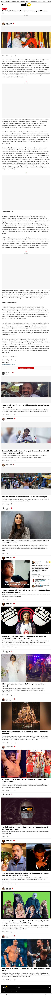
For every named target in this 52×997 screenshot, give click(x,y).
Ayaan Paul (8, 888)
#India (6, 364)
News (7, 509)
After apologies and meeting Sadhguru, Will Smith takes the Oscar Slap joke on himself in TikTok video (25, 874)
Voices (7, 465)
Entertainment (8, 558)
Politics (4, 8)
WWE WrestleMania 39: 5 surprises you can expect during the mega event (26, 970)
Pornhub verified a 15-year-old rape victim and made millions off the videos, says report (25, 828)
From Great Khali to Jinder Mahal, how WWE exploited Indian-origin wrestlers (24, 780)
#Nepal (9, 364)
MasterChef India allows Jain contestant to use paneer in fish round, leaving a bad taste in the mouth (24, 637)
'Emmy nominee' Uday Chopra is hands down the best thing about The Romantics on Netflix (26, 591)
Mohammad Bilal (9, 418)
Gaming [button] (27, 1)
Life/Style (7, 604)
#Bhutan (13, 364)
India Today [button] (22, 1)
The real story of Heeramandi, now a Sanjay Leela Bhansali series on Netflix (25, 733)
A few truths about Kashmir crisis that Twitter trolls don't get (24, 497)
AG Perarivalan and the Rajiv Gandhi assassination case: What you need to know (25, 406)
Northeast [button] (7, 1)
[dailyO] (26, 5)
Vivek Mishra (8, 372)
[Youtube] (19, 987)
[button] (13, 23)
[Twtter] (13, 987)
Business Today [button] (15, 1)
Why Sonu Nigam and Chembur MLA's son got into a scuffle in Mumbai (24, 685)
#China (3, 364)
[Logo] (4, 987)
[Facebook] (16, 987)
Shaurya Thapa (9, 557)
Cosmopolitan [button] (34, 1)
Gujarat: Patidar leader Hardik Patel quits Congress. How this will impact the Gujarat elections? (25, 452)
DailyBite (8, 508)
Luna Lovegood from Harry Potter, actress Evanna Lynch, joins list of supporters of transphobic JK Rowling (25, 922)
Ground (7, 748)
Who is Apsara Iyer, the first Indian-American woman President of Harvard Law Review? (25, 542)
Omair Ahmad (9, 23)
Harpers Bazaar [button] (42, 1)
